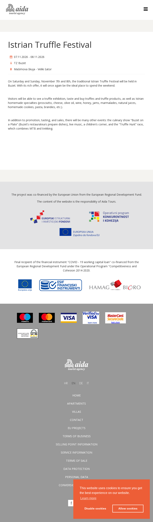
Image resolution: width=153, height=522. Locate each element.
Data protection (76, 469)
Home (76, 395)
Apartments (76, 403)
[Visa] (69, 322)
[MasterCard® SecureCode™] (115, 322)
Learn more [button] (88, 498)
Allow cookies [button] (127, 508)
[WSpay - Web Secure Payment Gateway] (27, 337)
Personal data (76, 477)
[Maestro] (25, 322)
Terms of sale (76, 460)
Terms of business (77, 436)
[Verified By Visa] (91, 323)
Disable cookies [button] (95, 508)
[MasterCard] (47, 322)
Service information (76, 452)
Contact (76, 420)
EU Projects (76, 428)
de (81, 383)
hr (66, 383)
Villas (76, 412)
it (88, 383)
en (73, 383)
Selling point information (76, 444)
